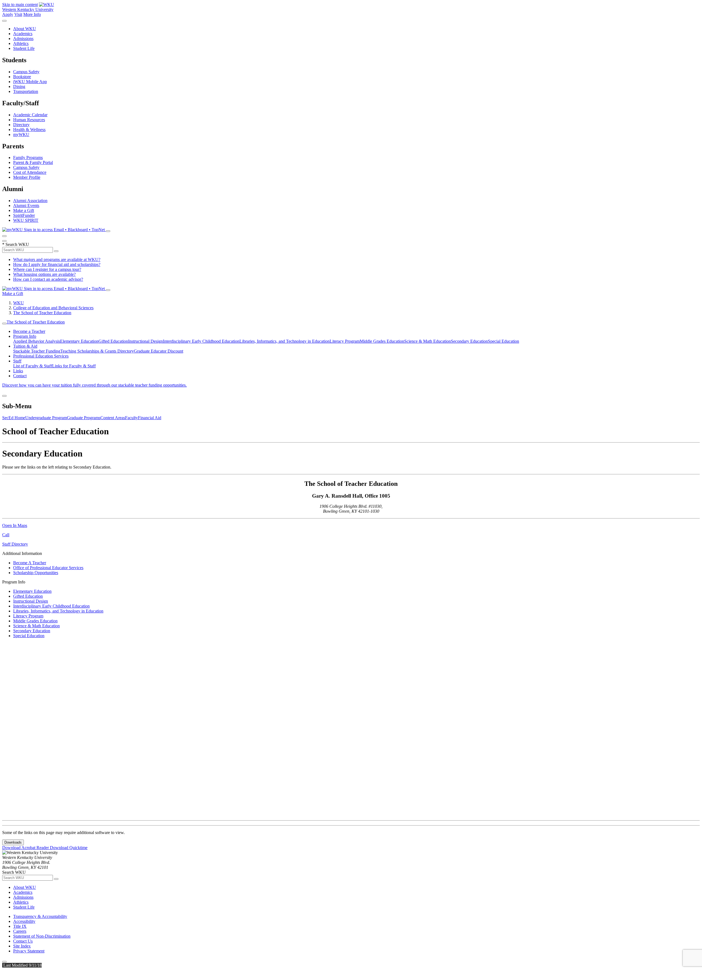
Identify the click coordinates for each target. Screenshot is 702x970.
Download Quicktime (68, 847)
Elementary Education (79, 341)
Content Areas (112, 417)
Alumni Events (26, 205)
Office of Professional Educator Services (48, 567)
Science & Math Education (427, 341)
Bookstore (22, 76)
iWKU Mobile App (30, 81)
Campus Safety (26, 71)
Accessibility (24, 921)
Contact (20, 375)
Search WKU (15, 244)
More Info (32, 14)
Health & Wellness (29, 129)
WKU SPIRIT (25, 220)
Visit (18, 14)
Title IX (20, 926)
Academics (22, 33)
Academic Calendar (30, 114)
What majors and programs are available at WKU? (56, 259)
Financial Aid (149, 417)
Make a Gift (23, 210)
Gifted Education (113, 341)
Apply (7, 14)
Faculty (131, 417)
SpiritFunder (24, 215)
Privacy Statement (28, 951)
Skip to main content (20, 4)
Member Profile (26, 177)
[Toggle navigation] (4, 323)
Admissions (23, 38)
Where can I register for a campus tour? (47, 269)
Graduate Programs (83, 417)
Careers (19, 931)
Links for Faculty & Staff (74, 366)
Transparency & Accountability (40, 916)
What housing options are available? (44, 274)
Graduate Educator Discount (158, 351)
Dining (19, 86)
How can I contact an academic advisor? (48, 279)
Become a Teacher (29, 331)
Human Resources (29, 119)
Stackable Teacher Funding (36, 351)
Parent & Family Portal (33, 162)
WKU (18, 302)
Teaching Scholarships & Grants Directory (97, 351)
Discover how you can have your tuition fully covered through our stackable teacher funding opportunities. (94, 385)
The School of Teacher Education (42, 312)
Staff (17, 361)
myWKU (21, 134)
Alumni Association (30, 200)
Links (18, 370)
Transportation (25, 91)
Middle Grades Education (382, 341)
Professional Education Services (41, 356)
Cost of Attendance (29, 172)
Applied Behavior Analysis (36, 341)
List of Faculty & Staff (32, 366)
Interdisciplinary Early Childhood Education (201, 341)
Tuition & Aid (25, 346)
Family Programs (28, 157)
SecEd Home (13, 417)
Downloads (13, 842)
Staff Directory (15, 544)
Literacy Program (345, 341)
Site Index (22, 946)
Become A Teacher (29, 562)
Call (5, 534)
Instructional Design (145, 341)
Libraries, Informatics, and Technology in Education (284, 341)
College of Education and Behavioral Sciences (53, 307)
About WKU (24, 28)
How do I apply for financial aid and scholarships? (56, 264)
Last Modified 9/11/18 (22, 965)
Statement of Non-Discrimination (41, 936)
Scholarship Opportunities (35, 572)
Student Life (24, 48)
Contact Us (23, 941)
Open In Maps (14, 525)
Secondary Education (469, 341)
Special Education (503, 341)
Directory (21, 124)
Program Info (24, 336)
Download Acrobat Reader (26, 847)
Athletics (21, 43)
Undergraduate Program (46, 417)
